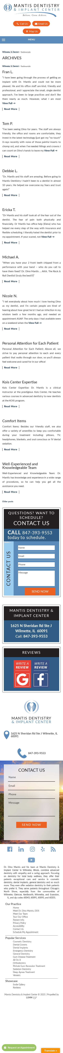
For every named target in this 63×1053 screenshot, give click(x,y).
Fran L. (7, 72)
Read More (10, 109)
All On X (17, 960)
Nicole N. (9, 296)
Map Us (33, 31)
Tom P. (7, 124)
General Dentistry (21, 954)
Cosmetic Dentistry (22, 942)
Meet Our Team (20, 914)
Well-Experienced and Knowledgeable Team (20, 466)
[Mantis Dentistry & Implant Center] (31, 10)
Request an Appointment (21, 1047)
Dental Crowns (20, 945)
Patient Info (18, 920)
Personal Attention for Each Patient (30, 343)
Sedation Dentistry (22, 969)
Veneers (16, 975)
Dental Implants (20, 948)
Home (16, 908)
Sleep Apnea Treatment (24, 972)
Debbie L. (10, 171)
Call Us (23, 24)
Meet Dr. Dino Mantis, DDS (26, 911)
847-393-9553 (37, 533)
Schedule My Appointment (25, 932)
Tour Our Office (20, 917)
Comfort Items (14, 421)
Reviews (17, 988)
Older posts (7, 502)
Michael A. (10, 257)
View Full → (8, 103)
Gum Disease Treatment (24, 957)
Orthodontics (19, 963)
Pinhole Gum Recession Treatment (29, 966)
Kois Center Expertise (19, 382)
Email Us (43, 24)
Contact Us (18, 929)
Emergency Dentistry (23, 951)
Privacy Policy (19, 923)
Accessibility (18, 926)
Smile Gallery (19, 985)
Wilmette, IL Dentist (10, 52)
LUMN (29, 998)
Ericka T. (9, 210)
